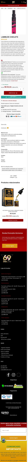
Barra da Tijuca (6, 273)
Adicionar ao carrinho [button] (12, 220)
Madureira (4, 306)
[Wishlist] (22, 188)
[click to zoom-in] (13, 22)
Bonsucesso (5, 283)
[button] (24, 2)
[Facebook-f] (8, 375)
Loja (5, 8)
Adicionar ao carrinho (13, 93)
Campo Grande (6, 296)
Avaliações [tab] (4, 128)
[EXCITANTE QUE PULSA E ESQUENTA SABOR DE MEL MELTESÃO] (12, 197)
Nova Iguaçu (5, 317)
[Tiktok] (18, 375)
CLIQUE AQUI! (14, 80)
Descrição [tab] (3, 124)
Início (2, 8)
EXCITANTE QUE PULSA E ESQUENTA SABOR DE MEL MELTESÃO (13, 211)
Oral (14, 8)
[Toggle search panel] (22, 2)
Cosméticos (10, 8)
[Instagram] (13, 375)
